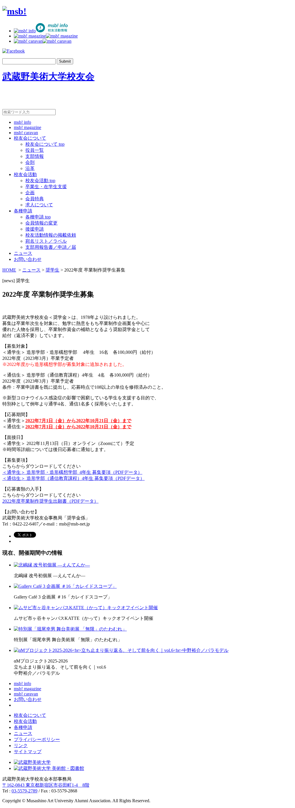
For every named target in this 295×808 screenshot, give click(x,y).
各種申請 (23, 210)
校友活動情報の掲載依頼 (50, 235)
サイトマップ (27, 751)
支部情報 (34, 156)
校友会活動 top (40, 180)
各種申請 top (38, 216)
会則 (30, 162)
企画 (30, 192)
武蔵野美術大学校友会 (48, 76)
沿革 (30, 168)
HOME (9, 270)
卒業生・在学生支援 (46, 186)
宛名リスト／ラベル (46, 241)
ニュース (23, 253)
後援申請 (34, 229)
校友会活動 (25, 174)
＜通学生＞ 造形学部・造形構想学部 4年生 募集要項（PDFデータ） (72, 472)
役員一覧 (34, 150)
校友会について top (45, 144)
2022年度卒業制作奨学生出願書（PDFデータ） (50, 501)
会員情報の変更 (41, 222)
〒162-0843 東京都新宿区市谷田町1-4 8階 (45, 785)
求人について (39, 204)
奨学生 (52, 270)
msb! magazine (27, 127)
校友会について (30, 138)
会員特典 (34, 198)
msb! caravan (26, 132)
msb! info (22, 122)
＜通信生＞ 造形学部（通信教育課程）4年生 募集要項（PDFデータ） (73, 478)
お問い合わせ (27, 259)
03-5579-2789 (24, 790)
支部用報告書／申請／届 (50, 247)
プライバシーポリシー (37, 739)
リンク (21, 745)
